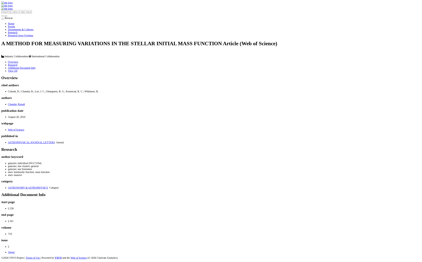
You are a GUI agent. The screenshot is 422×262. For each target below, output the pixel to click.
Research (12, 32)
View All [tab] (12, 70)
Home (11, 23)
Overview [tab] (13, 62)
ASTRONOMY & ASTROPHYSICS (28, 187)
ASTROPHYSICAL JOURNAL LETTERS (31, 142)
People (11, 26)
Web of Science (16, 129)
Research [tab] (12, 65)
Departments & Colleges (20, 29)
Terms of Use (33, 257)
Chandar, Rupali (16, 104)
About (11, 252)
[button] (2, 15)
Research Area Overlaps (20, 35)
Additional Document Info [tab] (21, 67)
